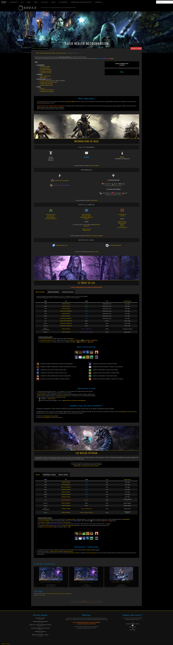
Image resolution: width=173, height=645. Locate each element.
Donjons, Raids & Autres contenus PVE (81, 2)
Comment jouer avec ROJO (46, 83)
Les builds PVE (61, 593)
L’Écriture (42, 88)
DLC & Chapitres (63, 2)
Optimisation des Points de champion (93, 235)
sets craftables (46, 417)
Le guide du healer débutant (47, 90)
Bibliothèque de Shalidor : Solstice (40, 634)
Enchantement (127, 301)
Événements (98, 2)
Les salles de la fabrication (67, 525)
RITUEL (122, 157)
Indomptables (126, 519)
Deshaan (95, 340)
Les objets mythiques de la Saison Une (40, 628)
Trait (107, 301)
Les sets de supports (45, 80)
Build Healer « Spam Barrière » (121, 581)
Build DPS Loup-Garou (40, 631)
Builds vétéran (43, 77)
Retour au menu (6, 643)
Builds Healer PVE (54, 593)
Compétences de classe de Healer (90, 465)
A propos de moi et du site (132, 623)
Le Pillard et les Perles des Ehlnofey (48, 82)
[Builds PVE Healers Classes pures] (51, 573)
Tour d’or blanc (67, 522)
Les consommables (44, 68)
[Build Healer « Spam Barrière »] (121, 573)
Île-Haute (71, 338)
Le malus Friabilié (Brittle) (46, 85)
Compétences (13, 2)
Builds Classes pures (61, 53)
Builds (28, 2)
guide (108, 523)
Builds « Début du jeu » (45, 76)
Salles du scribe (71, 519)
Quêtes (53, 2)
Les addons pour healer (45, 72)
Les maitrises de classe (45, 71)
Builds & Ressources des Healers (48, 53)
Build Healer (42, 595)
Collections (44, 2)
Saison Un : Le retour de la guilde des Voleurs (40, 624)
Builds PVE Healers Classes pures (50, 581)
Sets (22, 2)
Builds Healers (77, 465)
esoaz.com (90, 601)
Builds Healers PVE (86, 581)
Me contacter (132, 627)
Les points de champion (46, 69)
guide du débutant (71, 101)
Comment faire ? (51, 398)
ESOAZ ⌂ (4, 2)
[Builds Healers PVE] (86, 573)
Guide (69, 527)
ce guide (96, 251)
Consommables (93, 200)
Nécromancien (68, 593)
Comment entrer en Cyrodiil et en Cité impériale (73, 400)
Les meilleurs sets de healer (47, 91)
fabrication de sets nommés (51, 416)
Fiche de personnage (45, 66)
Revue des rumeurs (40, 618)
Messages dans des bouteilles (40, 621)
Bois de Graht (86, 340)
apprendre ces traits (125, 411)
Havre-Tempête (76, 340)
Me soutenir (133, 629)
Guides (35, 2)
